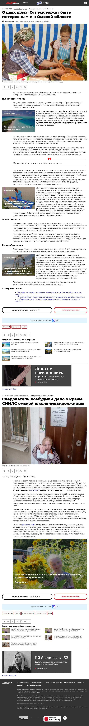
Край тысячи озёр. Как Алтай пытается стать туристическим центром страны (26, 357)
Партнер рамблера (36, 717)
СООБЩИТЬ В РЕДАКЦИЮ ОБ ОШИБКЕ (29, 685)
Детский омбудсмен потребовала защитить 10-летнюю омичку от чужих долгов (69, 630)
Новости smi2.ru (9, 389)
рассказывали (28, 525)
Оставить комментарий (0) (71, 310)
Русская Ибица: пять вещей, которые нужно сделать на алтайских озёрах (50, 297)
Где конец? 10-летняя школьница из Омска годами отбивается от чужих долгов (25, 630)
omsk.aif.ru (35, 490)
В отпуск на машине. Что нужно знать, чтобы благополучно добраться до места (69, 343)
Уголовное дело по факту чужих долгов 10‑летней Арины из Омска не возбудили (68, 637)
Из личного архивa (22, 466)
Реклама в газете (38, 682)
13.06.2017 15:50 (7, 9)
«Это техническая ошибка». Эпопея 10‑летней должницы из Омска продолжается (48, 576)
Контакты (80, 682)
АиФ (61, 82)
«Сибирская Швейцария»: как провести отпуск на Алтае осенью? (67, 350)
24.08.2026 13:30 (7, 395)
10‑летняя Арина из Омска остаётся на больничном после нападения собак (24, 644)
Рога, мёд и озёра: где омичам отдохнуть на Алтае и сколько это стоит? (26, 350)
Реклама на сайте (23, 682)
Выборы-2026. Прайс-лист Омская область (60, 682)
